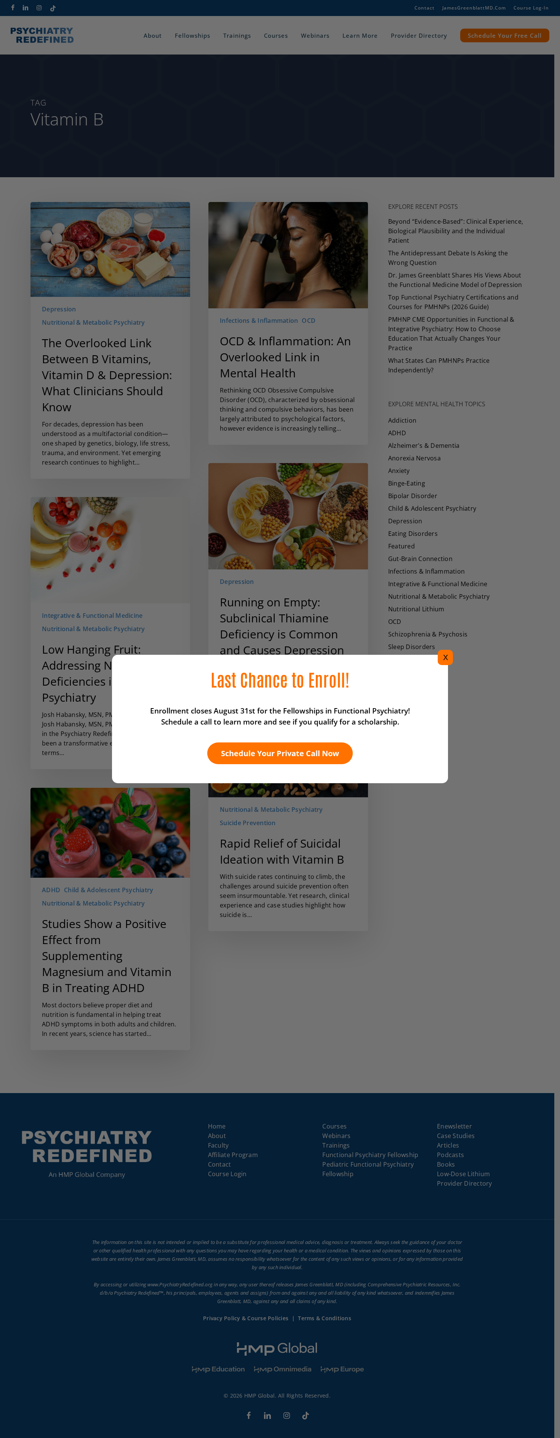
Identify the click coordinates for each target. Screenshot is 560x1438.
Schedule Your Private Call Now (280, 753)
